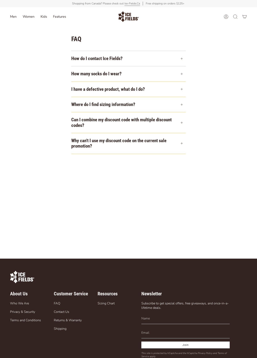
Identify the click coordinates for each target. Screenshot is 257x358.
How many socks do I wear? (96, 73)
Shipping (60, 328)
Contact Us (61, 312)
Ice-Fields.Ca (132, 3)
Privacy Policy (205, 353)
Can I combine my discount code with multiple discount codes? (121, 122)
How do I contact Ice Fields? (96, 58)
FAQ (57, 303)
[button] (44, 16)
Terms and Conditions (25, 320)
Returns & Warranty (68, 320)
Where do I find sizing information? (103, 104)
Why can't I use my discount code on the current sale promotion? (118, 143)
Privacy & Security (22, 312)
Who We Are (19, 303)
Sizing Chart (106, 303)
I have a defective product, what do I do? (108, 89)
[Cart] (244, 16)
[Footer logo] (22, 277)
